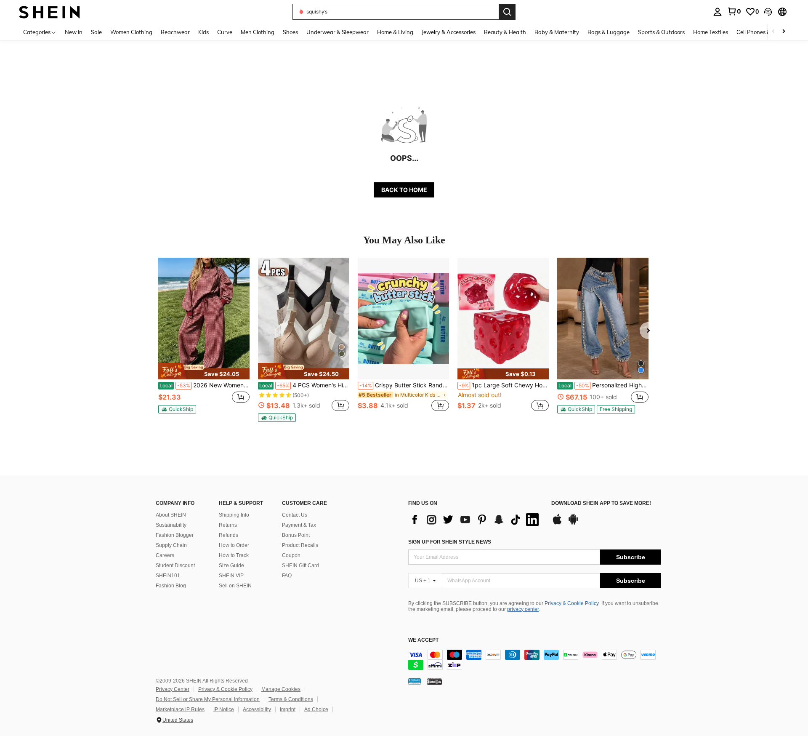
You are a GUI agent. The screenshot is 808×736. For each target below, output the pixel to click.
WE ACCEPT (423, 640)
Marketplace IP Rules (180, 709)
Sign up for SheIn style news (449, 542)
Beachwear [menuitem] (175, 32)
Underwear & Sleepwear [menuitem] (337, 32)
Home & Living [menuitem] (395, 32)
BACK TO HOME (404, 189)
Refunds (228, 535)
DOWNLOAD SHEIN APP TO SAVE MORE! (601, 503)
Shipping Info (234, 515)
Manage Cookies (280, 689)
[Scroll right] (784, 32)
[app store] (557, 523)
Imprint (287, 709)
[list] (475, 519)
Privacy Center (172, 689)
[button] (768, 12)
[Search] (507, 12)
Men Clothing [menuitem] (257, 32)
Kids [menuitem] (203, 32)
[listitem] (204, 339)
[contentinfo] (534, 660)
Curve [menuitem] (224, 32)
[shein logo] (49, 11)
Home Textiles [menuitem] (710, 32)
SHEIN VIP (231, 576)
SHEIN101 (168, 576)
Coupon (291, 555)
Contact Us (294, 515)
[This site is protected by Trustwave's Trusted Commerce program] (414, 681)
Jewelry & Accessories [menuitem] (449, 32)
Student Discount (175, 565)
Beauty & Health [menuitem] (505, 32)
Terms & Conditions (290, 699)
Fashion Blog (171, 586)
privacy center (523, 609)
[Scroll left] (773, 32)
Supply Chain (171, 545)
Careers (165, 555)
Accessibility (257, 709)
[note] (204, 371)
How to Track (234, 555)
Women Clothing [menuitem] (131, 32)
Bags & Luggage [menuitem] (608, 32)
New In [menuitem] (73, 32)
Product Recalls (300, 545)
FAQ (287, 576)
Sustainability (171, 525)
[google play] (573, 523)
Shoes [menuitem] (290, 32)
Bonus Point (296, 535)
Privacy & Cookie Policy (572, 603)
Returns (228, 525)
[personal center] (717, 12)
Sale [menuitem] (96, 32)
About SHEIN (171, 515)
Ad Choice (316, 709)
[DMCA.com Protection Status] (434, 681)
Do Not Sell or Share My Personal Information (208, 699)
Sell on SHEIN (235, 586)
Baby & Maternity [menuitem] (556, 32)
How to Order (234, 545)
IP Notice (223, 709)
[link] (734, 11)
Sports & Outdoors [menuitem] (661, 32)
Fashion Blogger (175, 535)
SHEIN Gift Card (300, 565)
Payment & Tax (299, 525)
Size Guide (231, 565)
